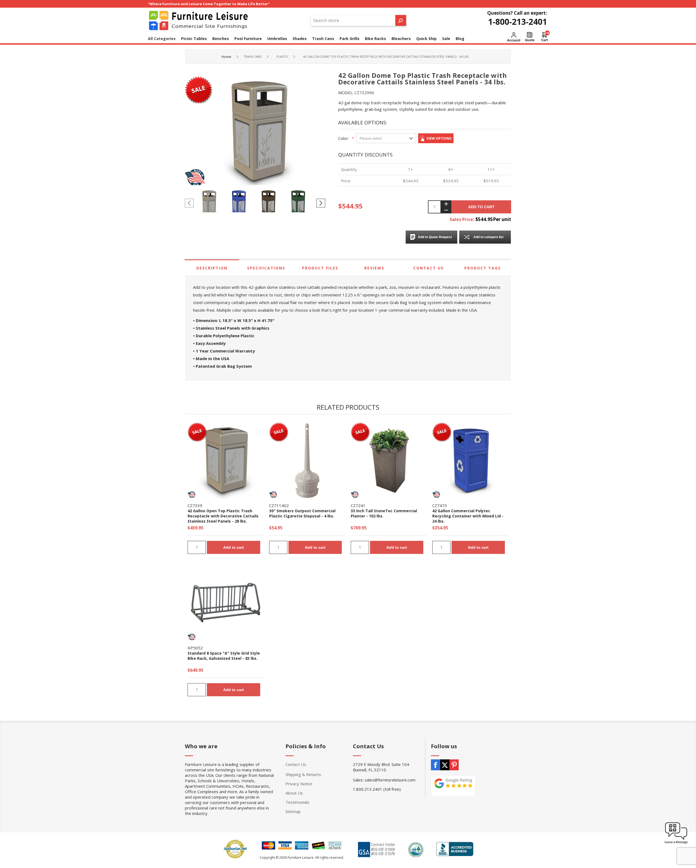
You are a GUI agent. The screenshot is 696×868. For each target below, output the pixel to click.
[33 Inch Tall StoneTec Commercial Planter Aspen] (389, 460)
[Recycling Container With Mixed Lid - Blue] (470, 460)
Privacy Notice (298, 783)
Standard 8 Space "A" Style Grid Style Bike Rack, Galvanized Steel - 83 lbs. (224, 656)
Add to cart (481, 207)
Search (400, 20)
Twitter (444, 764)
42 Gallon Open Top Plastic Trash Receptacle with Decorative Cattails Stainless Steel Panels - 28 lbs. (223, 516)
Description (212, 268)
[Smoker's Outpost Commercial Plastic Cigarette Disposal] (307, 460)
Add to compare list (488, 237)
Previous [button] (189, 203)
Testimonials (297, 802)
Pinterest (454, 764)
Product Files (320, 268)
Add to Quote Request (435, 237)
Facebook (435, 764)
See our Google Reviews (453, 785)
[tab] (212, 268)
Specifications (266, 268)
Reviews (374, 268)
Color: (343, 138)
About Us (294, 793)
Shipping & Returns (303, 774)
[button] (676, 843)
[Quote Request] (530, 37)
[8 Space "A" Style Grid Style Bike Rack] (226, 603)
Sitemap (293, 811)
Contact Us (428, 268)
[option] (210, 202)
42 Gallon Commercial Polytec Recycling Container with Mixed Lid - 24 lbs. (468, 516)
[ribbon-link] (197, 430)
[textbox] (353, 20)
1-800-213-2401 (517, 21)
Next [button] (320, 203)
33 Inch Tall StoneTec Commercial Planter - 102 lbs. (384, 513)
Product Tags (482, 268)
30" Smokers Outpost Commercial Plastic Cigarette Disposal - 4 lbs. (302, 513)
